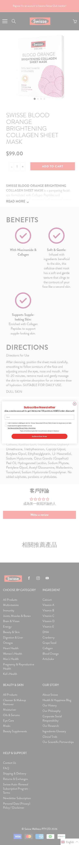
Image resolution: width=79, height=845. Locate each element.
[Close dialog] (74, 404)
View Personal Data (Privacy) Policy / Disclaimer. (22, 428)
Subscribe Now (39, 436)
